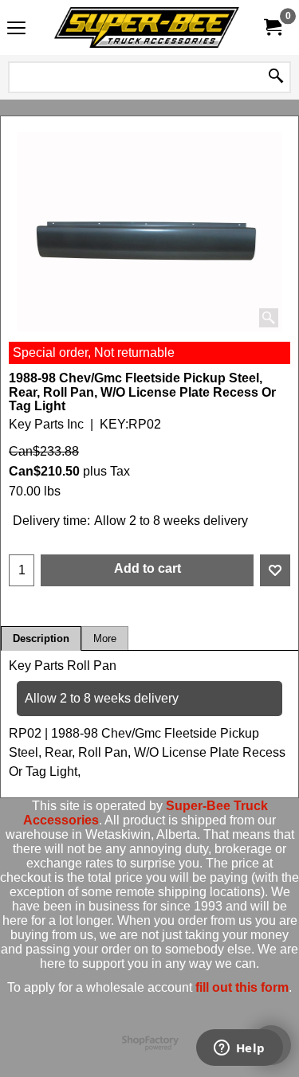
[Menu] (16, 29)
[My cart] (272, 27)
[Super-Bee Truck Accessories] (146, 27)
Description (41, 638)
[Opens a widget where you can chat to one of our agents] (239, 1049)
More (104, 638)
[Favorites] (275, 570)
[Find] (276, 77)
